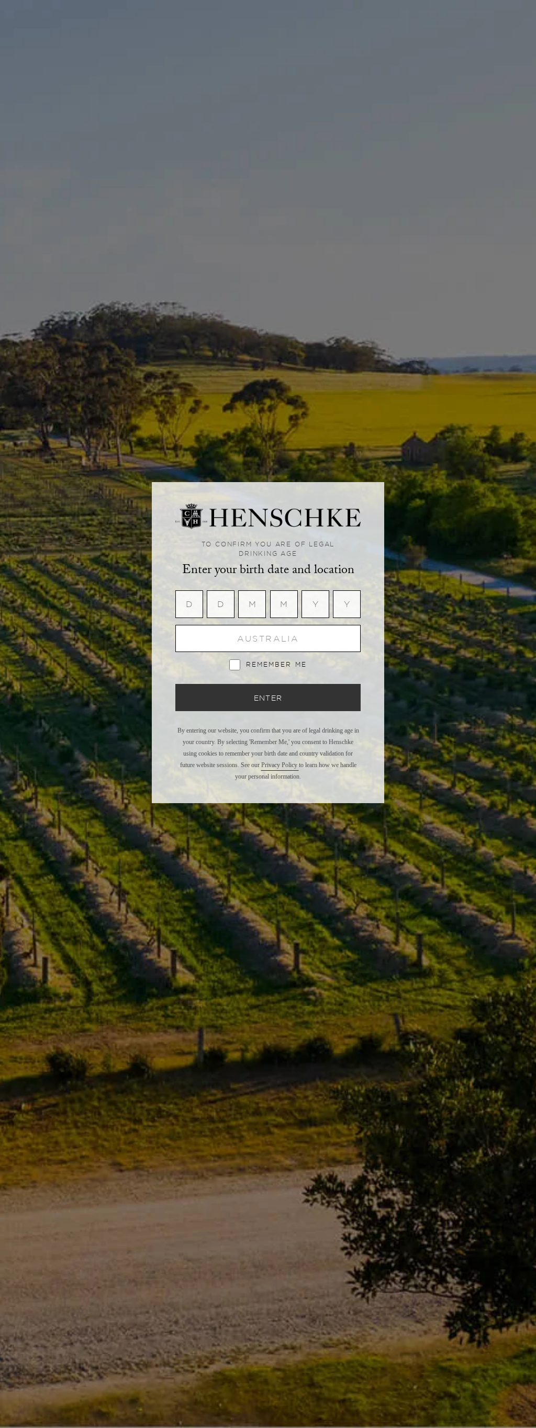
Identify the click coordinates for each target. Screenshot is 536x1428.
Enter (268, 697)
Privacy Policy (280, 765)
